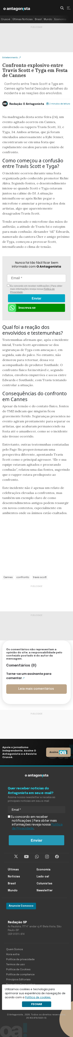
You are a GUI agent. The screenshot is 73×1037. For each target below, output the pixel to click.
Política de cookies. (38, 997)
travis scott (40, 577)
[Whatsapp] (37, 856)
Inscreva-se (27, 307)
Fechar (36, 1004)
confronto (22, 577)
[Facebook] (57, 856)
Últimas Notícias (22, 19)
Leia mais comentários (36, 688)
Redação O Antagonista (26, 104)
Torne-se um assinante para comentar (28, 676)
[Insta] (47, 856)
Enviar (36, 298)
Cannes (8, 577)
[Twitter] (16, 856)
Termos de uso (15, 964)
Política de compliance (20, 974)
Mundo (48, 19)
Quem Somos (14, 949)
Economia (60, 19)
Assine (53, 752)
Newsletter (45, 890)
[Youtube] (26, 856)
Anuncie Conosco (21, 906)
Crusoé (5, 19)
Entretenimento (10, 57)
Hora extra (12, 954)
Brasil (38, 19)
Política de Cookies (18, 969)
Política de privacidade (20, 959)
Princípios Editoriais (18, 979)
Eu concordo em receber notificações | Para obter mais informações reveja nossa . (36, 289)
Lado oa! (43, 876)
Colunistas (44, 883)
